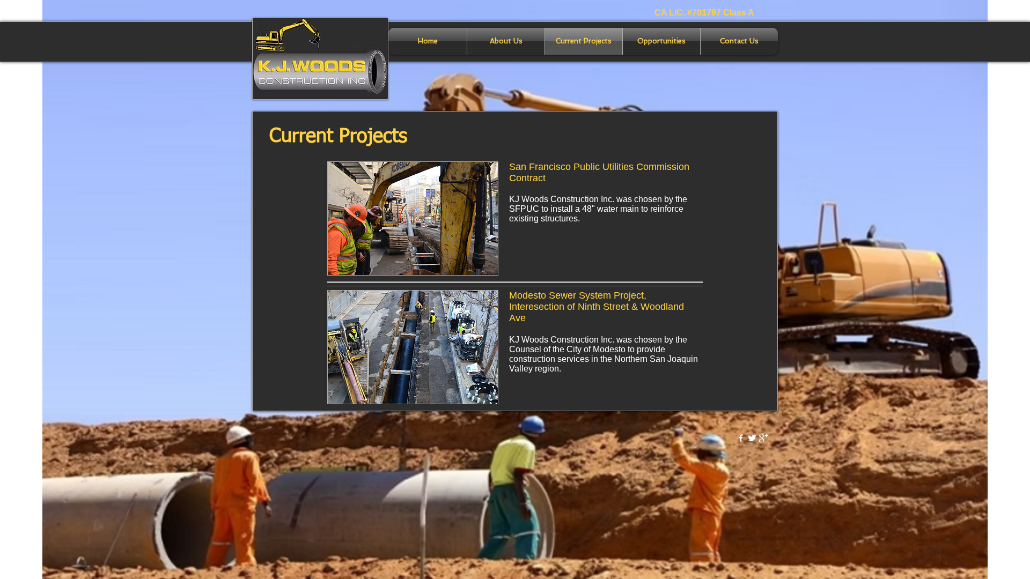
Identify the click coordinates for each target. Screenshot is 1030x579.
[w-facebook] (741, 438)
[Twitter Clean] (752, 438)
